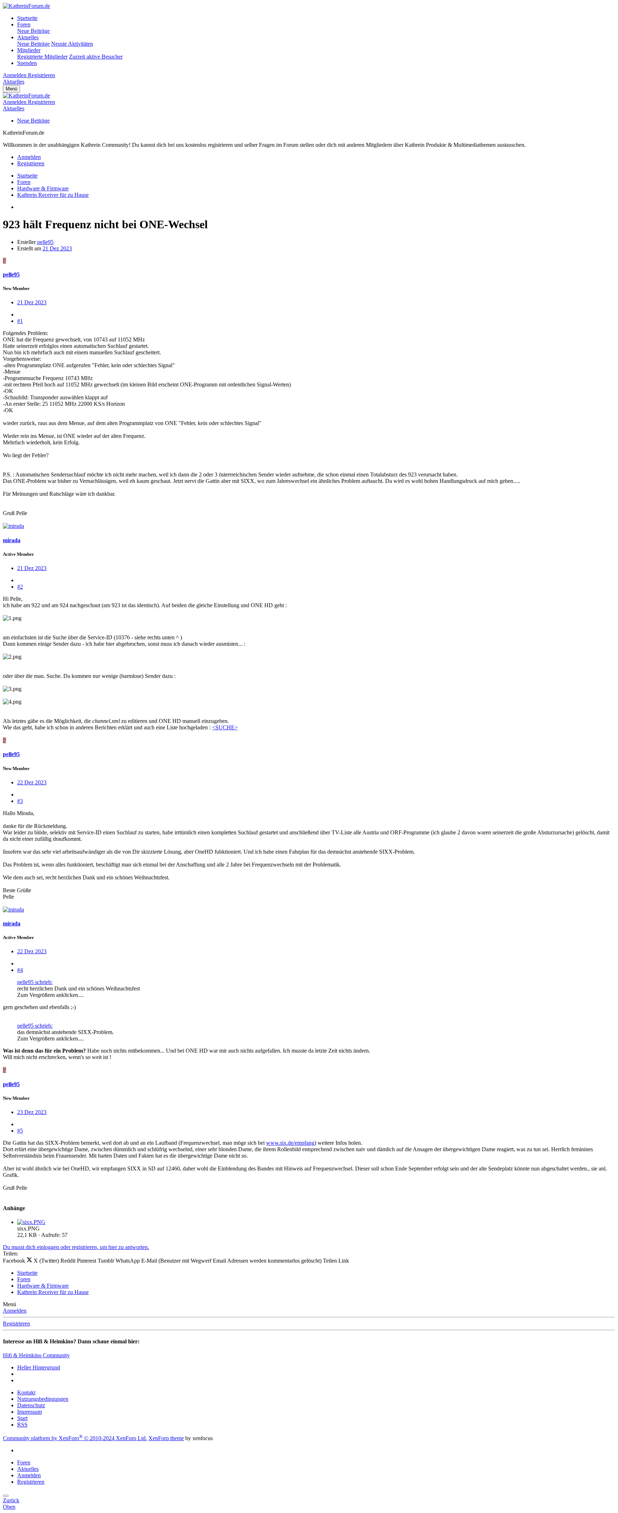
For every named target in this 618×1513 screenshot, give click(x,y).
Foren (23, 24)
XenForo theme (166, 1438)
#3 (20, 801)
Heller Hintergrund (38, 1367)
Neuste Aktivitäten (72, 44)
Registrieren (16, 1323)
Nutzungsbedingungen (42, 1399)
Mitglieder (28, 50)
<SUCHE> (225, 727)
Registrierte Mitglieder (42, 57)
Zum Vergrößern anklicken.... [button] (50, 995)
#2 (20, 587)
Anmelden (14, 1311)
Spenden (27, 63)
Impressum (29, 1412)
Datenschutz (31, 1405)
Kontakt (26, 1392)
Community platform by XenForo (75, 1438)
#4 (20, 970)
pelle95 (45, 242)
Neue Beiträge (33, 31)
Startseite (27, 18)
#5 (20, 1131)
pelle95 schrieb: (35, 982)
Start (22, 1418)
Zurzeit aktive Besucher (96, 57)
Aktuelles (28, 37)
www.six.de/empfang (290, 1143)
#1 (20, 321)
